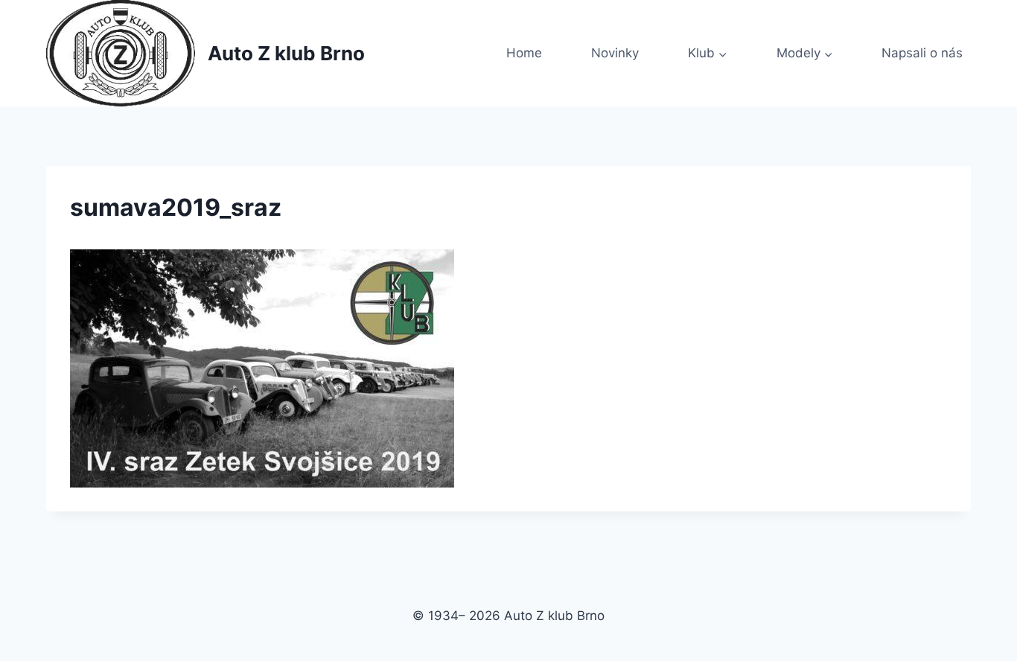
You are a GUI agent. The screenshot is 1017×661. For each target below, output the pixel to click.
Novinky (615, 52)
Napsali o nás (922, 52)
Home (524, 52)
